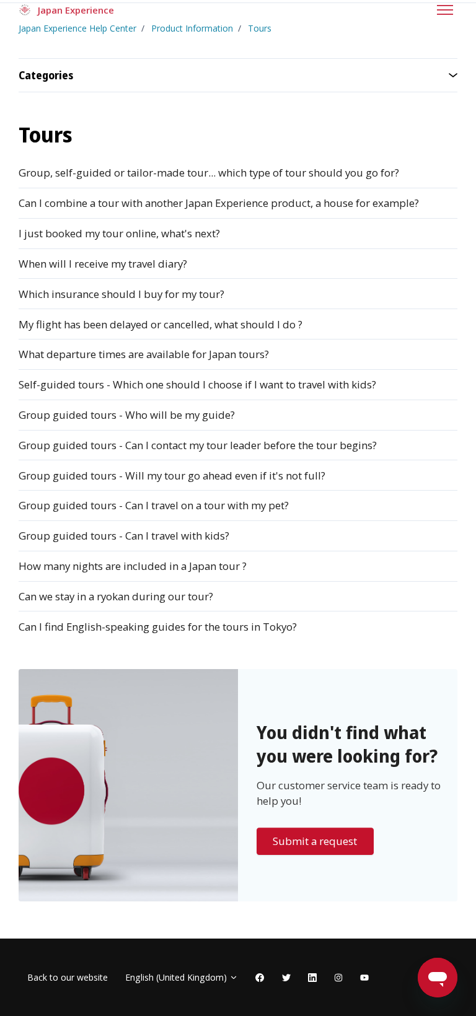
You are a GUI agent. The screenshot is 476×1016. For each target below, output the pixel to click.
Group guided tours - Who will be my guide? (127, 415)
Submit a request (315, 841)
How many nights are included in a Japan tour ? (133, 566)
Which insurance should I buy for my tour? (121, 294)
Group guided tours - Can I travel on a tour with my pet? (154, 505)
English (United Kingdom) (177, 977)
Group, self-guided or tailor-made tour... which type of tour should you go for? (209, 172)
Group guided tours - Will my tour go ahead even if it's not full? (172, 475)
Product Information (192, 28)
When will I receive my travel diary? (103, 263)
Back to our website (67, 977)
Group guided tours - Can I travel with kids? (124, 535)
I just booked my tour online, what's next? (119, 233)
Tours (259, 28)
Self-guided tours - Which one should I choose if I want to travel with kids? (197, 384)
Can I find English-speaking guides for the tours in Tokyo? (158, 627)
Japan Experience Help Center (77, 28)
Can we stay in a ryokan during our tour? (116, 596)
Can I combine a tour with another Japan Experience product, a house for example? (219, 203)
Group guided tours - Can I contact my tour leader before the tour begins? (198, 445)
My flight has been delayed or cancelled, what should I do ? (160, 324)
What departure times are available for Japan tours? (144, 354)
